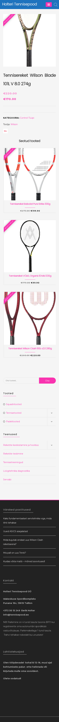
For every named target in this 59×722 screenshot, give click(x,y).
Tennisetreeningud (13, 462)
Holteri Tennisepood (19, 4)
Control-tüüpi (27, 117)
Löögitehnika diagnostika (16, 471)
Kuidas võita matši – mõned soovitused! (24, 561)
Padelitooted (13, 421)
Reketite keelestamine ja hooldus (21, 445)
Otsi (47, 380)
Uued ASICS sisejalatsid (15, 531)
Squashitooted (13, 404)
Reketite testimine (13, 453)
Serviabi (7, 479)
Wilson (14, 124)
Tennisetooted (13, 413)
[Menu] (49, 4)
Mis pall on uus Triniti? (14, 552)
